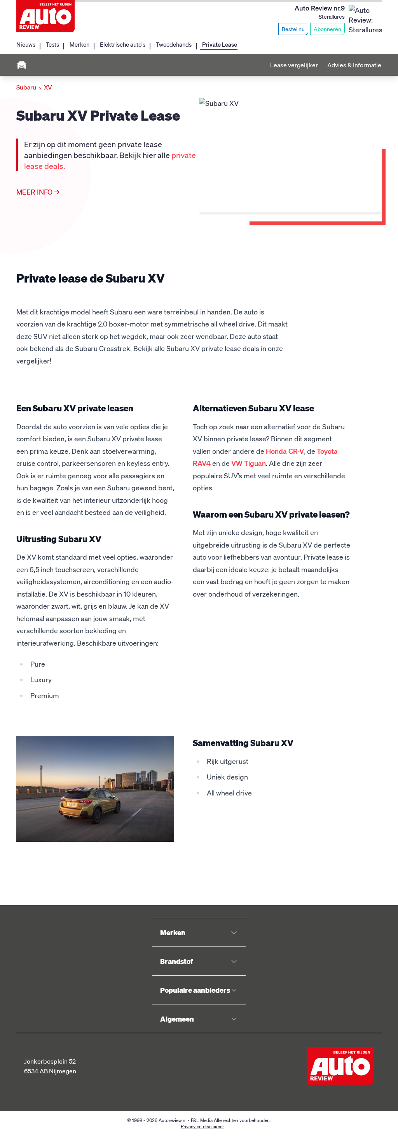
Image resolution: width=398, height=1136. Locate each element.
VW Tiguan (248, 462)
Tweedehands (174, 44)
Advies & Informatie (354, 65)
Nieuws (25, 44)
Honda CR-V (285, 450)
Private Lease (219, 44)
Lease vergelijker (294, 65)
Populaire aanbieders (195, 989)
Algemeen (177, 1018)
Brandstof (176, 961)
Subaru (26, 87)
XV (48, 87)
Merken (79, 44)
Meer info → (37, 191)
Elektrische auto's (122, 44)
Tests (52, 44)
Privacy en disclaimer (202, 1126)
